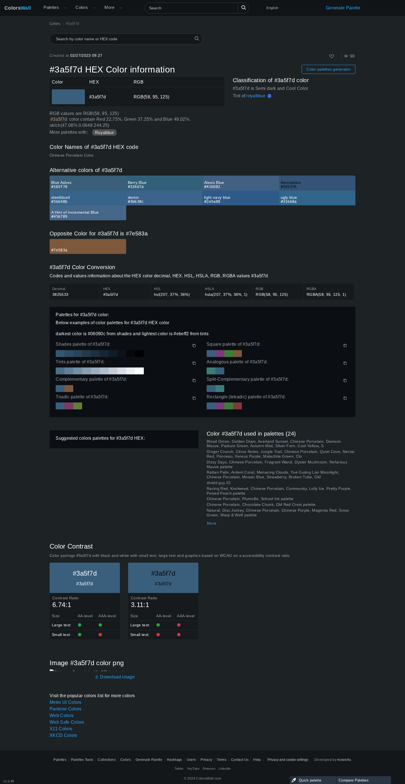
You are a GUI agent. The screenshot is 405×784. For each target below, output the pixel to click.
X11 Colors (61, 728)
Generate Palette (343, 8)
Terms (221, 760)
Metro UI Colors (66, 702)
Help (257, 760)
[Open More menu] (65, 8)
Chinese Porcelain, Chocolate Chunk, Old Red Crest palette (261, 504)
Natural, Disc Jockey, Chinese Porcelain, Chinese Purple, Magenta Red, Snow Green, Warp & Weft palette (278, 512)
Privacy (206, 760)
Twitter (179, 768)
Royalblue (104, 132)
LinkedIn (225, 768)
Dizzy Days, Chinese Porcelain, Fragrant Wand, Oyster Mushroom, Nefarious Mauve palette (277, 464)
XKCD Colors (63, 735)
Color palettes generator (328, 69)
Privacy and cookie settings (288, 760)
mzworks (344, 760)
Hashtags (174, 760)
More (211, 523)
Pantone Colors (65, 709)
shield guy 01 (219, 482)
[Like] (331, 56)
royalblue (255, 95)
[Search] (243, 8)
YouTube (193, 768)
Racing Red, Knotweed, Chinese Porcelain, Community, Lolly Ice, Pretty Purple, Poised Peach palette (279, 490)
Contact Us (240, 760)
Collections (107, 760)
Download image (117, 677)
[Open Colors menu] (94, 8)
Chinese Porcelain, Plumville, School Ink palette (250, 498)
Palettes (51, 7)
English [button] (272, 8)
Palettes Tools (82, 760)
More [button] (109, 7)
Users (191, 760)
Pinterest (209, 768)
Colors (17, 8)
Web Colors (62, 715)
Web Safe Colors (67, 722)
